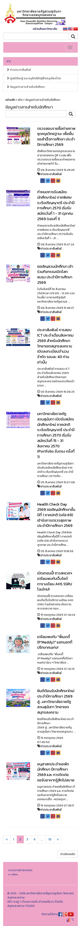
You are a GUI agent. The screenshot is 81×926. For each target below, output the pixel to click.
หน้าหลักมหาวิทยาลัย (45, 29)
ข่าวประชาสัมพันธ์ (20, 70)
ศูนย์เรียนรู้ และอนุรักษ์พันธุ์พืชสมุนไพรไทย (35, 78)
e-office (13, 874)
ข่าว (8, 61)
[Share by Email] (58, 180)
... (42, 839)
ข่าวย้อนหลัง (67, 854)
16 (50, 839)
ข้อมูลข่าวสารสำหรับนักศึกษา (27, 87)
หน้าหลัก (10, 100)
